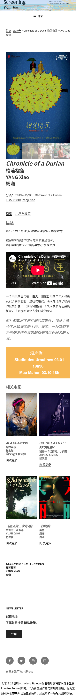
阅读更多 (12, 460)
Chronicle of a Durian (48, 195)
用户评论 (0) (23, 213)
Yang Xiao (28, 200)
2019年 (17, 30)
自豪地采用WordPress (19, 671)
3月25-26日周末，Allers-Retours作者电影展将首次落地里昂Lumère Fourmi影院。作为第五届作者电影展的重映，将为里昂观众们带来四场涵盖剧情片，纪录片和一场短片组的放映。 (38, 688)
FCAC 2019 (13, 200)
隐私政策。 (31, 623)
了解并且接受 (22, 623)
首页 (8, 30)
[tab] (9, 213)
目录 (40, 16)
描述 (9, 213)
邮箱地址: (12, 616)
